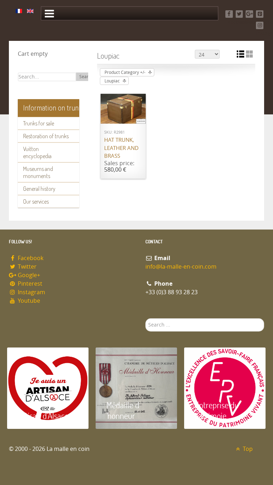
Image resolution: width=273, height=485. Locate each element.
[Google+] (249, 14)
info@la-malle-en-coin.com (180, 266)
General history (39, 188)
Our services (36, 201)
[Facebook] (229, 14)
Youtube (28, 300)
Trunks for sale (38, 123)
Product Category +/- (125, 72)
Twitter (26, 266)
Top (247, 449)
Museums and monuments (38, 172)
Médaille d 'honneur (122, 410)
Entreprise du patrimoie (217, 410)
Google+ (28, 275)
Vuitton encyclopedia (37, 152)
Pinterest (29, 283)
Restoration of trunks (46, 136)
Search (86, 76)
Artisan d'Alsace (43, 415)
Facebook (29, 258)
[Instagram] (259, 25)
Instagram (30, 292)
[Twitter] (239, 14)
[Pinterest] (259, 14)
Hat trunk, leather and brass (121, 148)
